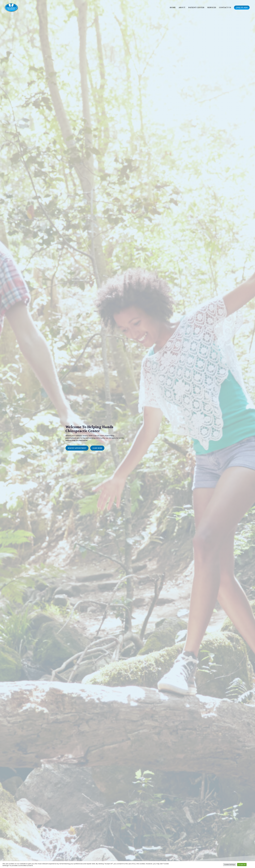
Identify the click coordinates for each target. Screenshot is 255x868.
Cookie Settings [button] (229, 864)
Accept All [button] (241, 864)
